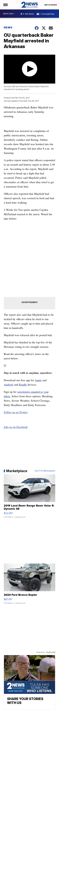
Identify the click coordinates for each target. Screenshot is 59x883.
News (8, 27)
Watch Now (49, 5)
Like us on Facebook (15, 427)
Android (8, 384)
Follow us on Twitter (15, 412)
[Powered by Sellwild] (50, 652)
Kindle (23, 384)
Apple (38, 380)
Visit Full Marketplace (45, 471)
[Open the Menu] (5, 5)
